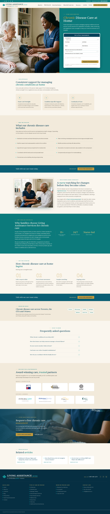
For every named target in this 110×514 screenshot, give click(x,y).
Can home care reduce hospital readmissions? (43, 350)
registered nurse (61, 190)
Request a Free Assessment (90, 61)
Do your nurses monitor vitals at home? (41, 346)
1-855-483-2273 (103, 1)
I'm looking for (68, 38)
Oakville (84, 309)
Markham (78, 312)
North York (85, 312)
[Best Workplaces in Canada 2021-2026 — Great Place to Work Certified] (28, 387)
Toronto (70, 309)
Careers (88, 1)
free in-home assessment (74, 199)
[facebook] (8, 1)
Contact (90, 5)
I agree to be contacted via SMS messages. (73, 57)
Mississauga (77, 309)
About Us (40, 5)
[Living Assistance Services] (20, 477)
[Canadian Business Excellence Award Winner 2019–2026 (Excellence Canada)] (55, 387)
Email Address (85, 45)
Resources (78, 5)
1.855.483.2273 (72, 168)
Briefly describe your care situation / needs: (74, 53)
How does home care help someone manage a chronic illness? (47, 341)
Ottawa (91, 312)
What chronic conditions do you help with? (42, 337)
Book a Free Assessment (86, 168)
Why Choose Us (47, 5)
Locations (85, 5)
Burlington (91, 309)
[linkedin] (12, 1)
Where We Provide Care (68, 5)
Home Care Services (56, 5)
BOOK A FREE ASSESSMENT (100, 5)
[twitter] (10, 1)
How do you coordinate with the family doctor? (43, 354)
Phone (66, 45)
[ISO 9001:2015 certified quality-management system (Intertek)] (81, 387)
